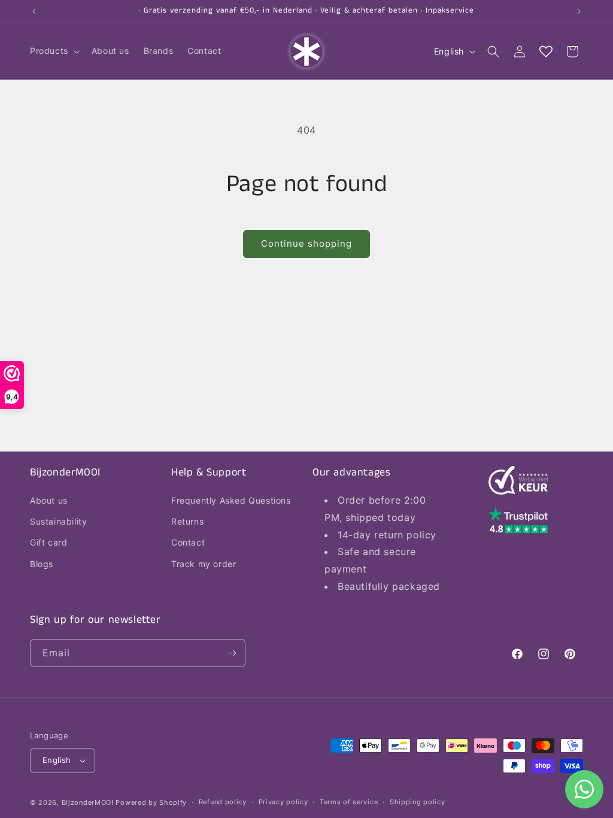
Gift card (48, 542)
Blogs (41, 564)
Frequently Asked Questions (231, 500)
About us (49, 500)
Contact (188, 542)
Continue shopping (306, 243)
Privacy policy (283, 802)
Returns (187, 521)
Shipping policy (417, 802)
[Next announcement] (579, 11)
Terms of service (349, 802)
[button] (53, 50)
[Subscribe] (232, 653)
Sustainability (58, 521)
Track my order (203, 564)
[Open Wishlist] (546, 51)
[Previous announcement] (34, 11)
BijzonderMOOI (88, 802)
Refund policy (223, 802)
